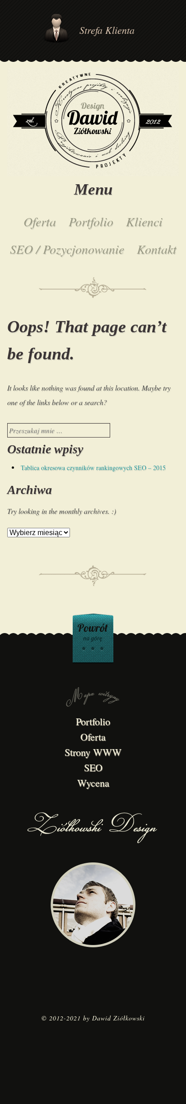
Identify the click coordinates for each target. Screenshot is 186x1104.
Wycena (93, 782)
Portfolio (91, 221)
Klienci (144, 221)
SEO (93, 767)
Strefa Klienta (107, 30)
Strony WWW (93, 752)
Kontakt (157, 248)
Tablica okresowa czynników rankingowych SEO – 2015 (93, 467)
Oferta (39, 221)
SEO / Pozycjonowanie (67, 248)
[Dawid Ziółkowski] (93, 123)
